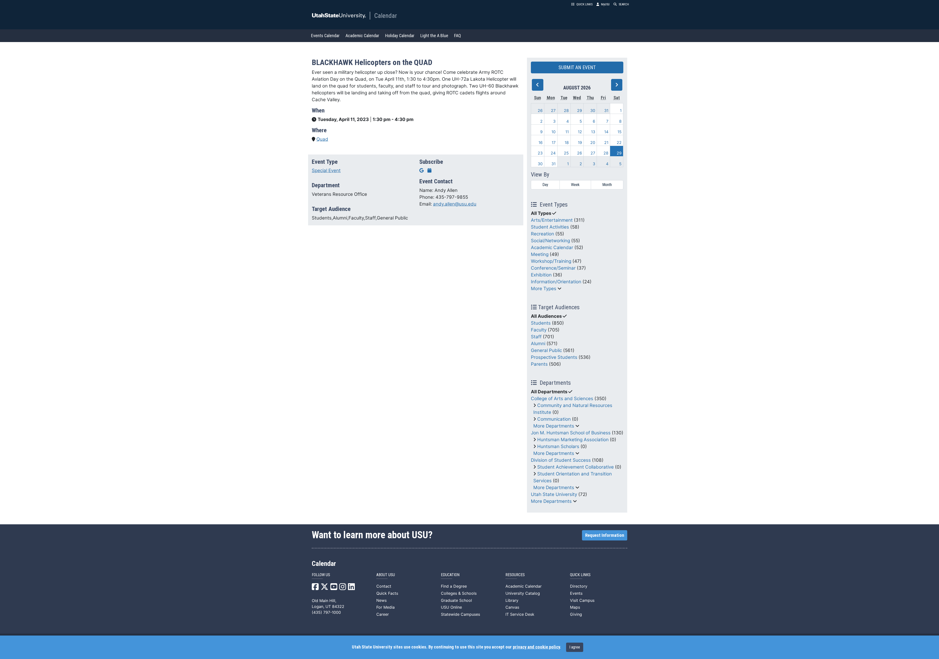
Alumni (538, 343)
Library (511, 600)
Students (541, 323)
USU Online (451, 607)
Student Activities (550, 227)
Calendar (385, 15)
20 (592, 142)
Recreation (542, 234)
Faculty (539, 330)
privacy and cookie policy (536, 647)
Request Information (604, 535)
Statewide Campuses (460, 614)
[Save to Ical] (429, 170)
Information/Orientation (556, 282)
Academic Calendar (362, 35)
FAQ (457, 35)
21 (606, 142)
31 (606, 110)
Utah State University (554, 494)
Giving (576, 614)
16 (540, 142)
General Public (546, 350)
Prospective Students (554, 357)
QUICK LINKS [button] (584, 4)
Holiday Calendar (399, 35)
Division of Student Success (561, 460)
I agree (574, 647)
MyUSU (605, 4)
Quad (322, 139)
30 (592, 110)
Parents (539, 364)
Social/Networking (550, 240)
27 (553, 110)
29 (579, 110)
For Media (385, 607)
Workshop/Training (551, 261)
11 (567, 131)
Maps (575, 607)
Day (545, 184)
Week (575, 184)
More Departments (553, 426)
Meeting (539, 254)
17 (554, 142)
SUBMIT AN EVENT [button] (577, 67)
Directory (578, 586)
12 (580, 131)
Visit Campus (582, 600)
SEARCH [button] (624, 4)
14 (606, 131)
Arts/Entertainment (552, 220)
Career (382, 614)
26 (540, 110)
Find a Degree (454, 586)
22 (619, 142)
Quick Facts (387, 593)
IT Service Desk (519, 614)
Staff (536, 337)
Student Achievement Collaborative (575, 467)
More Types (543, 288)
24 (553, 153)
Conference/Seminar (553, 268)
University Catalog (522, 593)
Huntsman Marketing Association (573, 439)
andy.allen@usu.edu (454, 204)
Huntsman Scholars (558, 446)
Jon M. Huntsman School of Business (571, 433)
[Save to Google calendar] (421, 170)
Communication (554, 419)
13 (593, 131)
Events (576, 593)
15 (619, 131)
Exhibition (541, 275)
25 (566, 153)
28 (566, 110)
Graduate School (456, 600)
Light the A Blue (434, 35)
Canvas (512, 607)
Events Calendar (325, 35)
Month (607, 184)
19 (580, 142)
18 (567, 142)
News (381, 600)
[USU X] (324, 588)
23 (540, 153)
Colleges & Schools (459, 593)
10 (553, 131)
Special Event (326, 170)
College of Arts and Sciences (562, 398)
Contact (383, 586)
